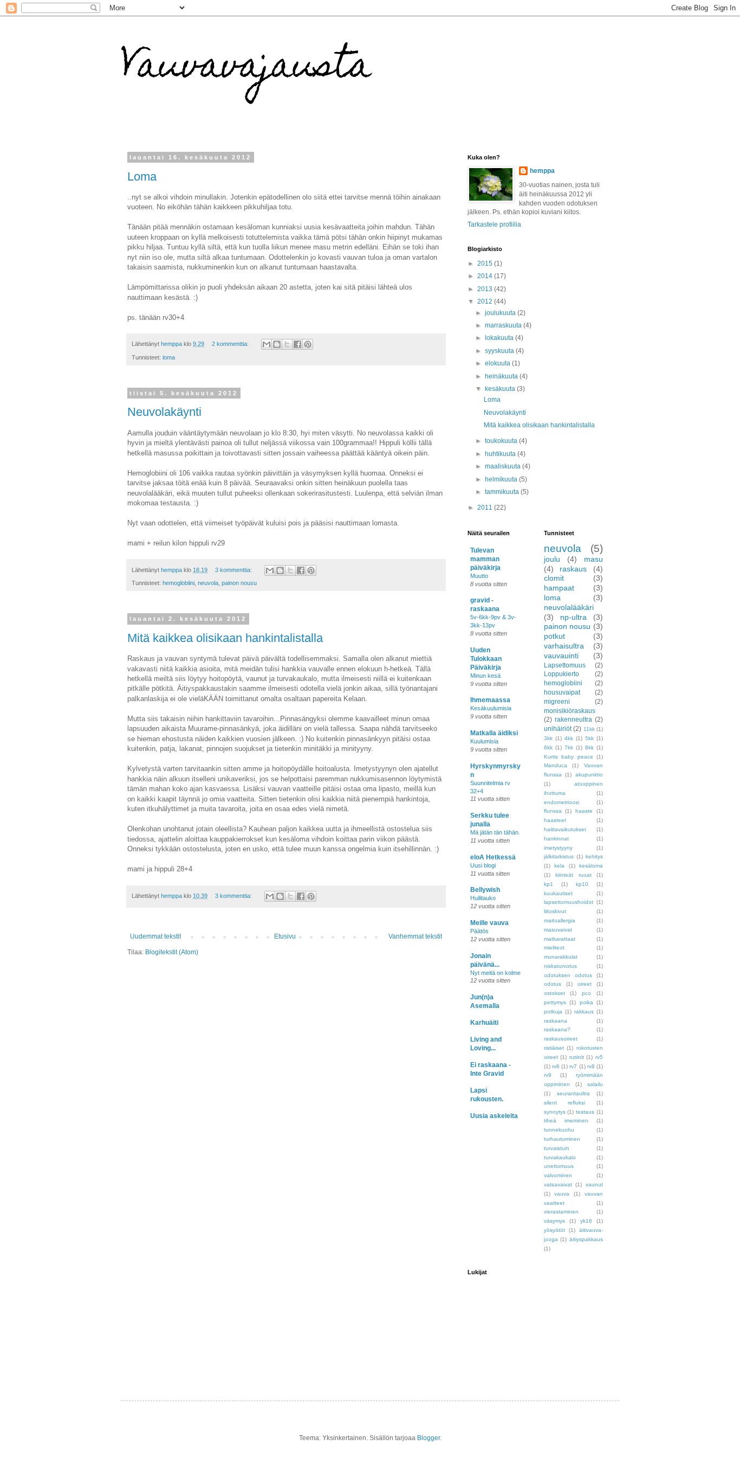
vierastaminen (561, 1212)
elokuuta (498, 363)
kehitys (594, 856)
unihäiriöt (558, 729)
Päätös (479, 931)
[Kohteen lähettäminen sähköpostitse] (266, 344)
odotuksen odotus (568, 975)
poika (586, 1002)
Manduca (555, 765)
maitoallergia (559, 920)
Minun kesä (485, 675)
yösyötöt (554, 1230)
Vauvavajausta (246, 69)
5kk (589, 738)
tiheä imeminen (566, 1120)
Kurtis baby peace (568, 757)
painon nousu (239, 583)
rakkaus (584, 1011)
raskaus (573, 568)
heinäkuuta (502, 376)
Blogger (428, 1438)
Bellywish (485, 890)
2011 (485, 507)
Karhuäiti (484, 1022)
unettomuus (559, 1166)
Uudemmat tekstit (155, 936)
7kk (568, 747)
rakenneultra (573, 719)
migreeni (557, 701)
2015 (485, 263)
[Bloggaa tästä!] (276, 344)
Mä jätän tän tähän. (495, 832)
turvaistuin (556, 1148)
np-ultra (573, 617)
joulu (552, 559)
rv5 (599, 1057)
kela (559, 866)
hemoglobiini (178, 583)
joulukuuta (501, 313)
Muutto (479, 576)
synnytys (555, 1112)
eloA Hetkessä (493, 857)
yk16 (586, 1221)
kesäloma (591, 866)
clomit (554, 578)
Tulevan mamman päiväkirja (485, 559)
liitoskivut (555, 911)
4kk (568, 738)
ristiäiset (554, 1048)
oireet (584, 984)
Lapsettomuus (565, 665)
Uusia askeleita (494, 1116)
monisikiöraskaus (569, 711)
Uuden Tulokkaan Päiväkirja (486, 658)
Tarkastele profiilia (494, 224)
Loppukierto (561, 674)
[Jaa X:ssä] (287, 344)
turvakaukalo (560, 1157)
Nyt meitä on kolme (495, 972)
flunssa (553, 811)
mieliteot (554, 948)
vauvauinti (561, 655)
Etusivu (285, 936)
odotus (552, 984)
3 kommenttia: (234, 570)
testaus (585, 1112)
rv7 (573, 1066)
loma (169, 357)
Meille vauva (489, 923)
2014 (485, 276)
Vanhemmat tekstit (415, 936)
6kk (548, 747)
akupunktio (589, 775)
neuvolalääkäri (569, 607)
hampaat (559, 587)
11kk (589, 729)
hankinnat (556, 839)
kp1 (548, 884)
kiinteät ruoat (573, 875)
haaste (584, 811)
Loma (142, 176)
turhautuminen (562, 1139)
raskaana (555, 1021)
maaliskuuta (503, 466)
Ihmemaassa (490, 700)
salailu (595, 1084)
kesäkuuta (501, 389)
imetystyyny (558, 848)
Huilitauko (483, 898)
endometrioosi (561, 802)
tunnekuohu (559, 1130)
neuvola (208, 583)
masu (593, 559)
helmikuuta (502, 479)
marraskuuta (504, 325)
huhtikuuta (501, 454)
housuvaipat (562, 692)
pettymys (555, 1002)
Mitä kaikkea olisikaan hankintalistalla (225, 638)
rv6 (556, 1066)
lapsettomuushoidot (568, 902)
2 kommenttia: (231, 344)
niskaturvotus (560, 966)
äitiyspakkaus (586, 1239)
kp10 (582, 884)
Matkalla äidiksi (494, 733)
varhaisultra (564, 645)
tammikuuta (503, 492)
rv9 (547, 1075)
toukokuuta (502, 441)
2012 (485, 301)
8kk (589, 747)
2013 (485, 289)
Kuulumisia (484, 741)
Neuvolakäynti (164, 412)
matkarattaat (559, 939)
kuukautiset (558, 893)
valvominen (558, 1175)
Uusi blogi (483, 865)
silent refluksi (565, 1103)
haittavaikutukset (565, 829)
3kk (548, 738)
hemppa (542, 171)
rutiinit (576, 1057)
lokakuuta (500, 338)
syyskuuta (500, 351)
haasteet (555, 820)
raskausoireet (560, 1039)
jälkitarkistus (559, 856)
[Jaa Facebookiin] (297, 344)
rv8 (591, 1066)
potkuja (553, 1011)
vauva (561, 1194)
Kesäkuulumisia (490, 708)
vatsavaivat (558, 1184)
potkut (554, 636)
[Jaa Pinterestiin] (307, 344)
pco (586, 993)
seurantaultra (573, 1093)
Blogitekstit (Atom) (171, 952)
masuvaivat (558, 930)
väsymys (554, 1221)
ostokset (554, 993)
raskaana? (557, 1029)
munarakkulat (560, 957)
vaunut (594, 1184)
